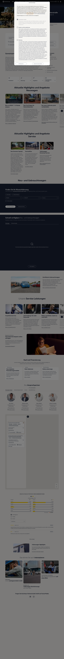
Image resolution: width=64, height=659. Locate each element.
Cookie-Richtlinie (30, 13)
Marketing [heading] (20, 40)
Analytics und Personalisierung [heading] (24, 27)
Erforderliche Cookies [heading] (22, 19)
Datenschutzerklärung (41, 13)
